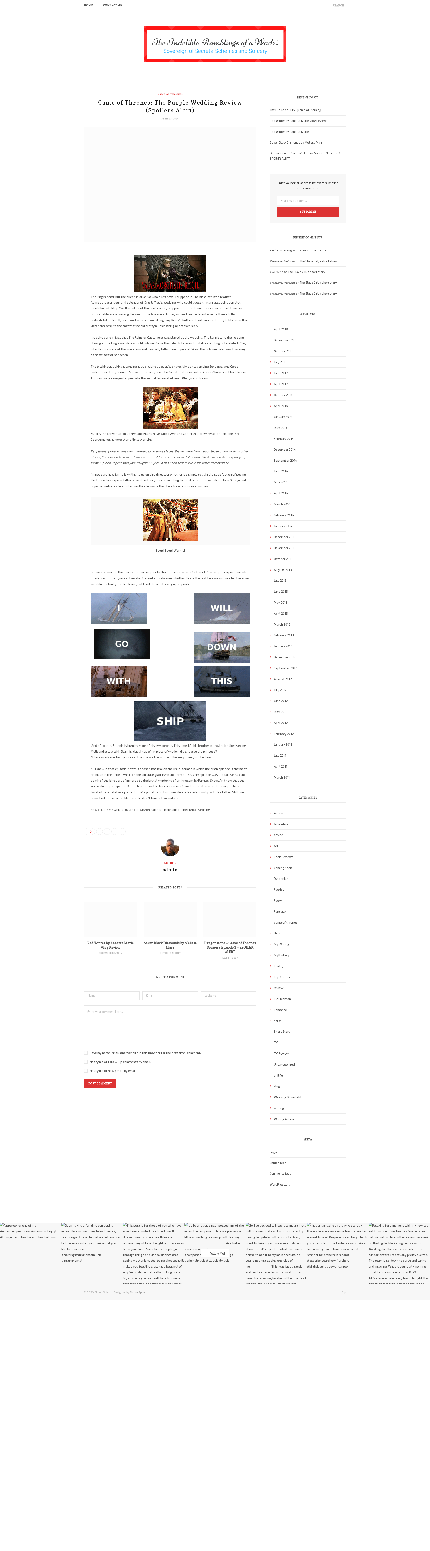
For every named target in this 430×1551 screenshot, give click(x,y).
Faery (278, 900)
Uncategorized (284, 1064)
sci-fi (277, 1021)
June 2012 (281, 701)
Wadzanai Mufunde (282, 261)
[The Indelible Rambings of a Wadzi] (215, 44)
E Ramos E (276, 272)
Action (278, 813)
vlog (277, 1086)
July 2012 (280, 690)
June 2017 (281, 373)
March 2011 (282, 777)
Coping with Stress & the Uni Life (305, 250)
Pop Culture (282, 977)
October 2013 (283, 559)
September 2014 (285, 460)
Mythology (281, 955)
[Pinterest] (61, 289)
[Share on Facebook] (61, 266)
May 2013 (280, 602)
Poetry (278, 966)
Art (276, 846)
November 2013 (285, 548)
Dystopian (281, 878)
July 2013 (280, 580)
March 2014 (282, 504)
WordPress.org (280, 1184)
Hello (277, 933)
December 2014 (285, 449)
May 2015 (280, 427)
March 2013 (282, 624)
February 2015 (284, 438)
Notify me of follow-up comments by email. (120, 1062)
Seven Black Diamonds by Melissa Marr (170, 945)
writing (279, 1108)
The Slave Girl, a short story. (319, 261)
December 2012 (285, 657)
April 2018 (281, 329)
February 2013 (284, 635)
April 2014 (281, 493)
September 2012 (285, 668)
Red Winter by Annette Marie (289, 131)
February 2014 (284, 515)
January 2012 (283, 744)
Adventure (281, 824)
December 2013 (285, 537)
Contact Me (112, 5)
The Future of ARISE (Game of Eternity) (295, 110)
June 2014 (281, 471)
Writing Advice (284, 1119)
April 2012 (281, 723)
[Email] (61, 300)
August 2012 (283, 679)
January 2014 (283, 526)
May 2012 (280, 712)
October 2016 (283, 395)
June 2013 (281, 591)
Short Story (282, 1031)
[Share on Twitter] (61, 277)
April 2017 (281, 384)
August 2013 (283, 570)
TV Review (281, 1053)
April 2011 (280, 766)
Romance (280, 1010)
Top (343, 1292)
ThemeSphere (139, 1292)
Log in (274, 1152)
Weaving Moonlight (287, 1097)
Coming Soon (283, 868)
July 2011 (280, 755)
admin (170, 870)
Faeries (279, 889)
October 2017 (283, 351)
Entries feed (278, 1163)
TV (276, 1042)
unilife (278, 1075)
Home (88, 5)
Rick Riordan (282, 999)
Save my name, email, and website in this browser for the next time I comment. (145, 1053)
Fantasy (280, 911)
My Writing (281, 944)
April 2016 (281, 406)
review (279, 988)
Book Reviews (284, 857)
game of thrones (170, 94)
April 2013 (281, 613)
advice (278, 835)
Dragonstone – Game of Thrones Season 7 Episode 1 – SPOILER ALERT (230, 947)
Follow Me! (217, 1253)
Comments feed (280, 1173)
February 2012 (284, 734)
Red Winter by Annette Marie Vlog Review (110, 945)
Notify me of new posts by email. (113, 1071)
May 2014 (281, 482)
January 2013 (283, 646)
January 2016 (283, 416)
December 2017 (284, 340)
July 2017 (280, 362)
